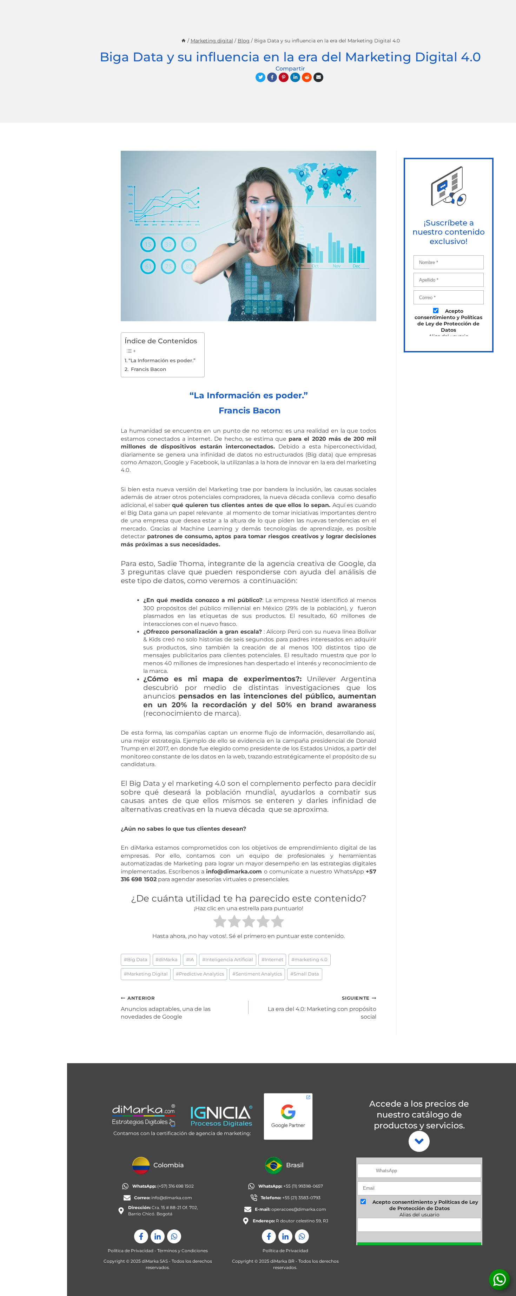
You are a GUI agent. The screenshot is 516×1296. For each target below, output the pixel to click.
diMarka (167, 959)
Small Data (304, 974)
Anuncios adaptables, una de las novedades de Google (166, 1007)
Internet (272, 959)
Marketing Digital (146, 974)
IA (190, 959)
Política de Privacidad (130, 1250)
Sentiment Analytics (257, 974)
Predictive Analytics (200, 974)
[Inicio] (183, 40)
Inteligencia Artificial (227, 959)
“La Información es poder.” (162, 360)
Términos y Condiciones (182, 1250)
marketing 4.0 (309, 959)
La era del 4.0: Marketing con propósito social (322, 1007)
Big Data (135, 959)
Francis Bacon (148, 369)
